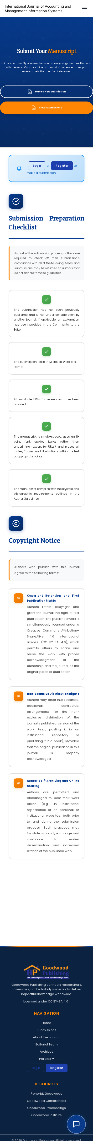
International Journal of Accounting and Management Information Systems (38, 8)
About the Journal (46, 1037)
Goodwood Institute (46, 1115)
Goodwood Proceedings (46, 1108)
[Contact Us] (76, 1124)
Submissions (46, 1030)
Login (37, 166)
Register (62, 166)
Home (46, 1023)
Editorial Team (47, 1044)
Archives (46, 1051)
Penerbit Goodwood (46, 1093)
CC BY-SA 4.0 (58, 1001)
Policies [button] (45, 1058)
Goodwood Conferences (46, 1100)
